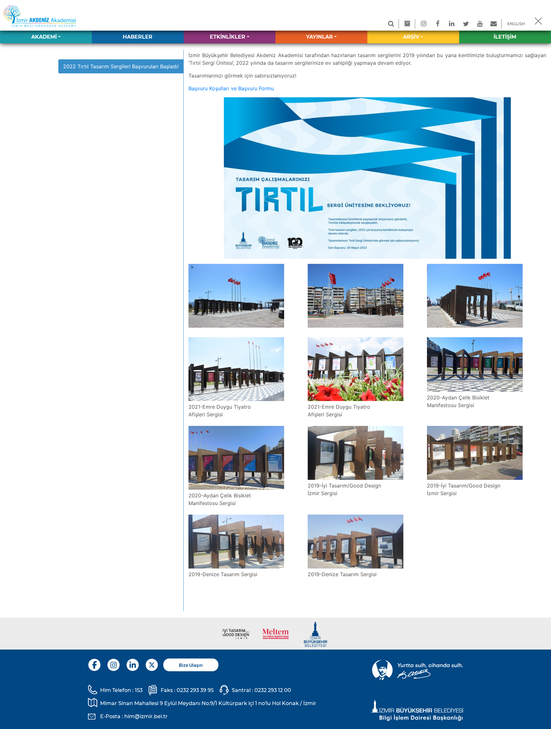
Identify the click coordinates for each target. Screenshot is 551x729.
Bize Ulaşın (191, 665)
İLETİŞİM (505, 37)
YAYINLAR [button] (319, 37)
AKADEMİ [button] (44, 37)
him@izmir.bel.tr (146, 716)
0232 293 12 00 (272, 690)
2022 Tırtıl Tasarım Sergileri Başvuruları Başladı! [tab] (121, 66)
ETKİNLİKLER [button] (227, 37)
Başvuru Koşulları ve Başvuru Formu (231, 88)
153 (139, 690)
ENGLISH (516, 23)
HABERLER (137, 37)
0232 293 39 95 (195, 690)
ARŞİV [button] (411, 37)
